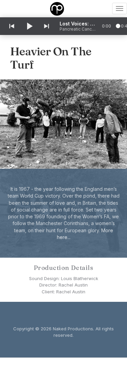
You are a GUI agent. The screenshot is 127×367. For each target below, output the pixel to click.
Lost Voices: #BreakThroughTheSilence (78, 23)
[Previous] (11, 26)
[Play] (29, 26)
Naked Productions (73, 328)
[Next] (47, 26)
